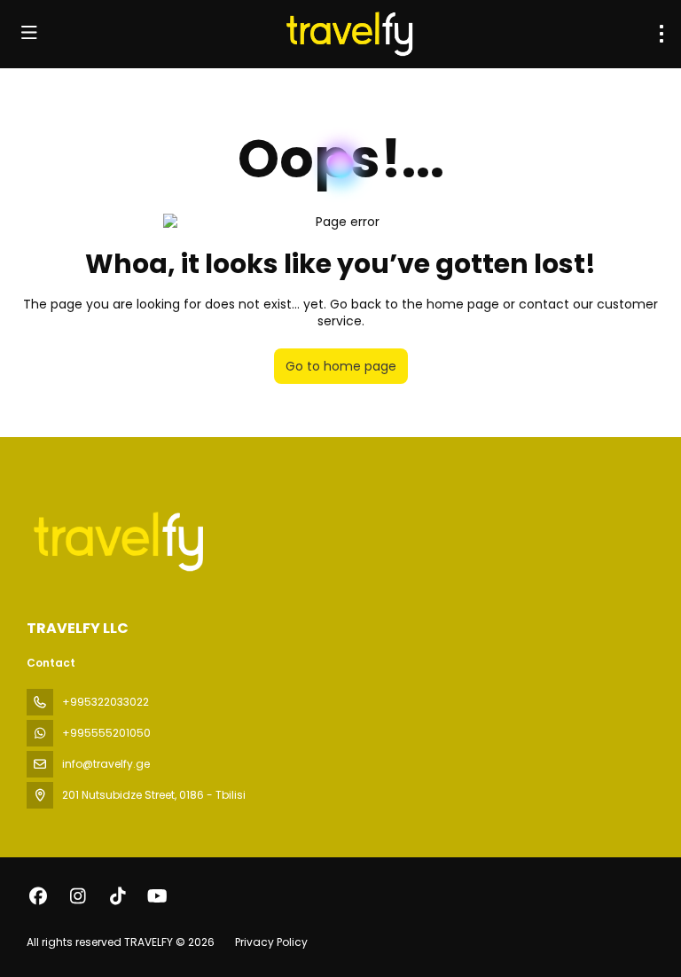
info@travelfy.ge (106, 763)
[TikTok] (117, 896)
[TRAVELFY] (117, 541)
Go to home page (341, 366)
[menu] (661, 34)
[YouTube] (157, 896)
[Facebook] (38, 896)
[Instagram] (78, 896)
